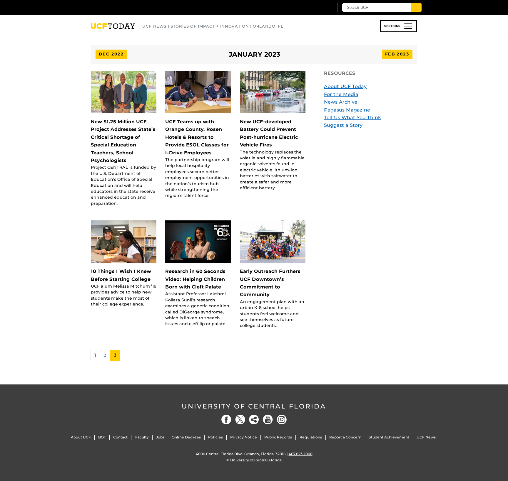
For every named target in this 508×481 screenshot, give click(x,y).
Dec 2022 (111, 54)
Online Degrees (186, 437)
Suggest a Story (343, 125)
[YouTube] (268, 419)
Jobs (160, 437)
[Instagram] (282, 419)
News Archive (340, 102)
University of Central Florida (254, 406)
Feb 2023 (397, 54)
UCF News (426, 437)
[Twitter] (240, 419)
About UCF (81, 437)
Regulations (311, 437)
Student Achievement (389, 437)
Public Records (278, 437)
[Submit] (416, 7)
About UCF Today (345, 86)
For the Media (341, 94)
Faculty (142, 437)
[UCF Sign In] (315, 8)
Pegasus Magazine (347, 110)
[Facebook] (226, 419)
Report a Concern (345, 437)
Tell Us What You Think (352, 117)
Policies (215, 437)
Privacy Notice (243, 437)
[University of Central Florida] (133, 7)
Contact (120, 437)
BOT (102, 437)
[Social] (254, 419)
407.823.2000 (301, 454)
